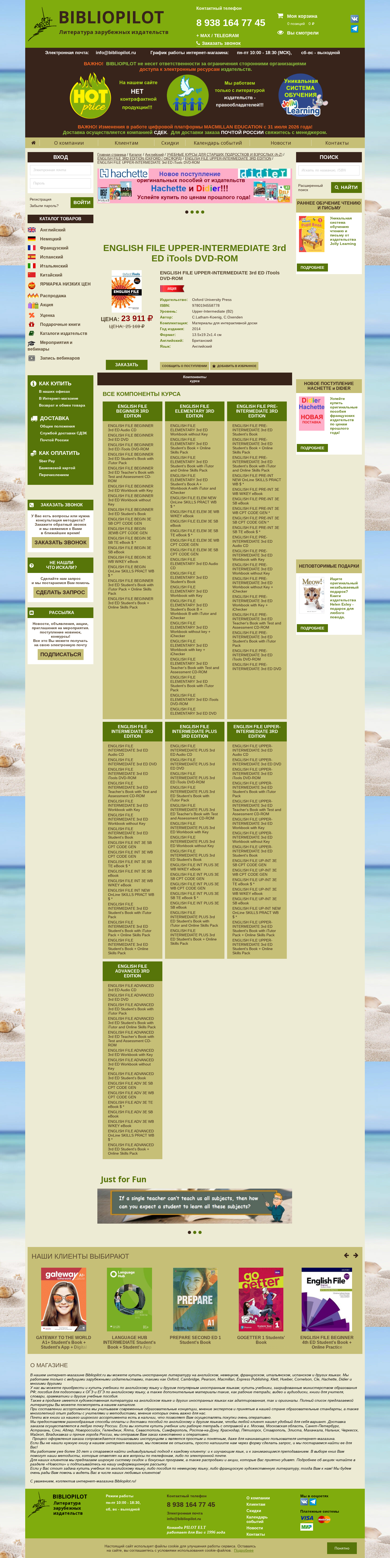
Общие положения (57, 426)
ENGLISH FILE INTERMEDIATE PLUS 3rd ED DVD (192, 764)
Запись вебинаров (59, 358)
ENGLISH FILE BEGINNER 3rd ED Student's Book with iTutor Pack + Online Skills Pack (131, 587)
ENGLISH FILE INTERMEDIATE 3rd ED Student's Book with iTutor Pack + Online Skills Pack (129, 928)
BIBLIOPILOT (111, 16)
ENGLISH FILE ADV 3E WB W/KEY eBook (131, 1123)
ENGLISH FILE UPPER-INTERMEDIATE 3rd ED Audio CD (252, 750)
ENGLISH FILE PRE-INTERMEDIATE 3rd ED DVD (256, 666)
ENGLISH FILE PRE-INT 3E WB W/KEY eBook (255, 491)
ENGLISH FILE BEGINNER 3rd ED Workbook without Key (130, 500)
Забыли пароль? (44, 206)
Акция (46, 305)
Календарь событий (218, 143)
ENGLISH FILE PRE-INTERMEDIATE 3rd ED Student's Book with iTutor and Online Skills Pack (254, 463)
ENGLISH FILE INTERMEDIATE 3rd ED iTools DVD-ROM (128, 773)
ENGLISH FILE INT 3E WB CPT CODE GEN (130, 854)
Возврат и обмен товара (62, 405)
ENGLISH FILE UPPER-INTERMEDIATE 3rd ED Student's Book (252, 851)
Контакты (337, 143)
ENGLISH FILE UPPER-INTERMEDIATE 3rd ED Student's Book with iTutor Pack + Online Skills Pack (254, 928)
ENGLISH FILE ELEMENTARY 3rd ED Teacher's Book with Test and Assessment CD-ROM (194, 665)
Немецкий (50, 239)
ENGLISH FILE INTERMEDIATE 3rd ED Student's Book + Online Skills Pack (128, 946)
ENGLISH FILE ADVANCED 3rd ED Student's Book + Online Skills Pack (131, 1149)
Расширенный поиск (310, 187)
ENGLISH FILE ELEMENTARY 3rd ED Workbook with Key (189, 591)
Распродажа (52, 296)
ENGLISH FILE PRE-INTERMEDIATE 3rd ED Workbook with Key (252, 555)
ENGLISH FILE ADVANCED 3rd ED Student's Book (131, 1076)
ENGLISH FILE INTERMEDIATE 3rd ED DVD (132, 762)
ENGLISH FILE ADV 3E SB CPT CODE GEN (130, 1085)
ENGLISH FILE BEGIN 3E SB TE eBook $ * (129, 540)
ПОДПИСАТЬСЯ (60, 654)
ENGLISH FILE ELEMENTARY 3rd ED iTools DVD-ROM (194, 699)
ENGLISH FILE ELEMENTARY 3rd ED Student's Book (189, 577)
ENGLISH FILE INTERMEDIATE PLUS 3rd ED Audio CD (192, 750)
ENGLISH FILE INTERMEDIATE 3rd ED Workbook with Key (128, 805)
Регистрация (40, 199)
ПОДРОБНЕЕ (312, 267)
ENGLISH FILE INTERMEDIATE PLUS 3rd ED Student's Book (192, 855)
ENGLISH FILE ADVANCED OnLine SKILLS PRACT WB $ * (131, 1135)
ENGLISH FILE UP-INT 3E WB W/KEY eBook (254, 891)
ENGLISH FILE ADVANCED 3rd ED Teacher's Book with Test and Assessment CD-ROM (131, 1038)
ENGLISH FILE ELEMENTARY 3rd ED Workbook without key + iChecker (190, 629)
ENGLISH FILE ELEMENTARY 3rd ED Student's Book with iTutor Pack (192, 683)
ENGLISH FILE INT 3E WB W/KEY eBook (130, 883)
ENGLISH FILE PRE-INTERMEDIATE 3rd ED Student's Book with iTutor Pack (254, 639)
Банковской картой (57, 468)
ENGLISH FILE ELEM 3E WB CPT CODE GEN (194, 542)
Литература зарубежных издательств (113, 32)
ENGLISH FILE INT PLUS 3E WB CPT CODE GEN (194, 886)
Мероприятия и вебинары (50, 345)
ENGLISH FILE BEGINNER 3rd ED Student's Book (130, 511)
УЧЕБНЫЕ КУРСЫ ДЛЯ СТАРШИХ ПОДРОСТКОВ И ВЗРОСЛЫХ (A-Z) (224, 155)
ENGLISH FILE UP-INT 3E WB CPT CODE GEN (254, 872)
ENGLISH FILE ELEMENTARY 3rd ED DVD (193, 711)
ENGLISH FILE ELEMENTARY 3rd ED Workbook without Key (189, 430)
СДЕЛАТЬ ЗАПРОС (60, 592)
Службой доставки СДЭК (63, 433)
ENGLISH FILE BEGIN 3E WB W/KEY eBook (129, 559)
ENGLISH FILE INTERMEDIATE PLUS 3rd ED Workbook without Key (192, 841)
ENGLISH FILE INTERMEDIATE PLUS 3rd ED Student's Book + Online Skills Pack (193, 937)
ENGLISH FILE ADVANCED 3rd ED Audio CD (131, 987)
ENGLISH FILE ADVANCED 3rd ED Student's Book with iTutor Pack (131, 1009)
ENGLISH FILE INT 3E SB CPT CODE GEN (130, 844)
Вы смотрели (302, 33)
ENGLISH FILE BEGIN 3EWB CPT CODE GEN (128, 530)
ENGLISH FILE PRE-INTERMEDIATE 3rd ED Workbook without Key (252, 569)
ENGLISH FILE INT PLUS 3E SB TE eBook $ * (194, 895)
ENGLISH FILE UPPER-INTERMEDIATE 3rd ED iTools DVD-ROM (252, 773)
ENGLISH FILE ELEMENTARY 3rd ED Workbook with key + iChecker (189, 647)
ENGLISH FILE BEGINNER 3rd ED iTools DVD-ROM (130, 447)
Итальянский (53, 266)
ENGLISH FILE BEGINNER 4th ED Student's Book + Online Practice (327, 1342)
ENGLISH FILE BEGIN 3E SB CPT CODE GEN (129, 521)
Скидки (170, 143)
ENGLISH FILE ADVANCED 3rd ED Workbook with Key (131, 1052)
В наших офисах (54, 391)
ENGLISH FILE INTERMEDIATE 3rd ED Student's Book (128, 833)
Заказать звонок (221, 43)
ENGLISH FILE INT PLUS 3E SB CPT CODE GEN (194, 876)
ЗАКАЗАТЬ (126, 364)
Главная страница (111, 155)
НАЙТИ (349, 187)
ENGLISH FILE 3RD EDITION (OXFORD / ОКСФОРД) (139, 159)
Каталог (135, 155)
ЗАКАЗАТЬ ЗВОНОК (60, 542)
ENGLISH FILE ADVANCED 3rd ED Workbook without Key (131, 1064)
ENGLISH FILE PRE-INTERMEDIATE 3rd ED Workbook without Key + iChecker (252, 584)
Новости (281, 143)
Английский (52, 230)
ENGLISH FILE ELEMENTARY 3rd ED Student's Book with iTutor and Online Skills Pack (192, 463)
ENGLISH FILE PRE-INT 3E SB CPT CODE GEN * (255, 520)
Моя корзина (301, 16)
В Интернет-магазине (58, 398)
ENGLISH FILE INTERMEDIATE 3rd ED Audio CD (128, 750)
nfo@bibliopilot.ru (184, 1519)
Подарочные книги (59, 324)
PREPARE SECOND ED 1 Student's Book (195, 1340)
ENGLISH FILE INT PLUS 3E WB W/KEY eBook (194, 867)
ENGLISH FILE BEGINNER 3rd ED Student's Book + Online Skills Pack (130, 603)
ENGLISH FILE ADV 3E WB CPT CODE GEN (131, 1095)
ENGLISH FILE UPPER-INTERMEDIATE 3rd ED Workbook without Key (252, 837)
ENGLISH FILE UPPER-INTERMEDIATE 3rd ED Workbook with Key (252, 823)
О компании (69, 143)
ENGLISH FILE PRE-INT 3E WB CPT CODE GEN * (255, 510)
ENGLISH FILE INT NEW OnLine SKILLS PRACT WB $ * (131, 894)
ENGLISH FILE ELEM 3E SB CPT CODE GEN (194, 552)
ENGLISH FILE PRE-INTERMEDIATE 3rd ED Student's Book (252, 430)
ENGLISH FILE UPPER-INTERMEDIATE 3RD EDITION (228, 159)
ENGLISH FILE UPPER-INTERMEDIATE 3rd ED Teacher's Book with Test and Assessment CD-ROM (256, 807)
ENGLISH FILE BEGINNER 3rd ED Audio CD (130, 428)
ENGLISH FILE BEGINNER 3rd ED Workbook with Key (130, 488)
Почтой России (54, 440)
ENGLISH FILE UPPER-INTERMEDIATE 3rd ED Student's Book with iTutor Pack (254, 789)
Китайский (50, 275)
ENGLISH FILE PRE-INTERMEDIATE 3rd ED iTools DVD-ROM (252, 655)
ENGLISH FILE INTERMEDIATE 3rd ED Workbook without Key (128, 819)
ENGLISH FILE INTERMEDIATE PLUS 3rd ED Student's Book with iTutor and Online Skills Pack (194, 918)
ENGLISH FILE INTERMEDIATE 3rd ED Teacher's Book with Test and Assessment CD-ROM (132, 789)
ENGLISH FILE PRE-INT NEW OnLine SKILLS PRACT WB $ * (256, 479)
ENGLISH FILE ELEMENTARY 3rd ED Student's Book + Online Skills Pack (190, 445)
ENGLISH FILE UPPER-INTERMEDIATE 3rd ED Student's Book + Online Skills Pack (252, 946)
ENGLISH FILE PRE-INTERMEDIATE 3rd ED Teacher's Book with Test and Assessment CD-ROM (256, 620)
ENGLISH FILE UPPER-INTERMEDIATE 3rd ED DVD (256, 762)
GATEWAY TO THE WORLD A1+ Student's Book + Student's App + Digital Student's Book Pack (63, 1344)
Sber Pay (47, 461)
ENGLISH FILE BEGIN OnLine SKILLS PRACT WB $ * (131, 571)
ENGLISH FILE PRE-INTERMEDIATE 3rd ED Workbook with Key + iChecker (252, 602)
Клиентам (126, 143)
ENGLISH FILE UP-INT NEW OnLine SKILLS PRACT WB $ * (256, 912)
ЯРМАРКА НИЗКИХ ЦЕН (65, 284)
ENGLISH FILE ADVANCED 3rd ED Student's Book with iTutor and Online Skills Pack (132, 1022)
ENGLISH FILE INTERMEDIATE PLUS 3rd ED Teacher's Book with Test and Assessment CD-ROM (194, 811)
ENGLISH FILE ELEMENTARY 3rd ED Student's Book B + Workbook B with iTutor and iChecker (193, 609)
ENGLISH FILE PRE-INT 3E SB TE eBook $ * (255, 529)
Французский (53, 248)
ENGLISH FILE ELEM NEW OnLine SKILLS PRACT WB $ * (193, 502)
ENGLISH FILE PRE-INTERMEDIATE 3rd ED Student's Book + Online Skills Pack (252, 445)
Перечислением (54, 475)
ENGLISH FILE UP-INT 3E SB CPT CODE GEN (254, 862)
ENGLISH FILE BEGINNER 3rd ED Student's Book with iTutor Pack (131, 458)
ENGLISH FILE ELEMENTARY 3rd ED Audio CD (194, 563)
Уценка (47, 315)
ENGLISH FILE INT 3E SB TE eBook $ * (130, 864)
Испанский (51, 257)
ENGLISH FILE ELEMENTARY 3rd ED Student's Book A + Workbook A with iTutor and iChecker (193, 484)
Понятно (342, 1548)
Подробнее (244, 1550)
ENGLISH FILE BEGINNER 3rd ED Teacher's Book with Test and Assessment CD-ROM (131, 474)
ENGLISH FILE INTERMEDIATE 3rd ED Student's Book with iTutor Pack (129, 910)
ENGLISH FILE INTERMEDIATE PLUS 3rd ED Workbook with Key (192, 827)
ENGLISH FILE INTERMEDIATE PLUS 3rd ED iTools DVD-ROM (192, 777)
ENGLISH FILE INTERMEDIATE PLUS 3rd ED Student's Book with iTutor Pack (192, 793)
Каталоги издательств (63, 333)
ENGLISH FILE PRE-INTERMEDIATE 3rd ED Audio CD (252, 541)
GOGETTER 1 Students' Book (261, 1340)
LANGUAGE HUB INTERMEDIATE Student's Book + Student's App (129, 1342)
